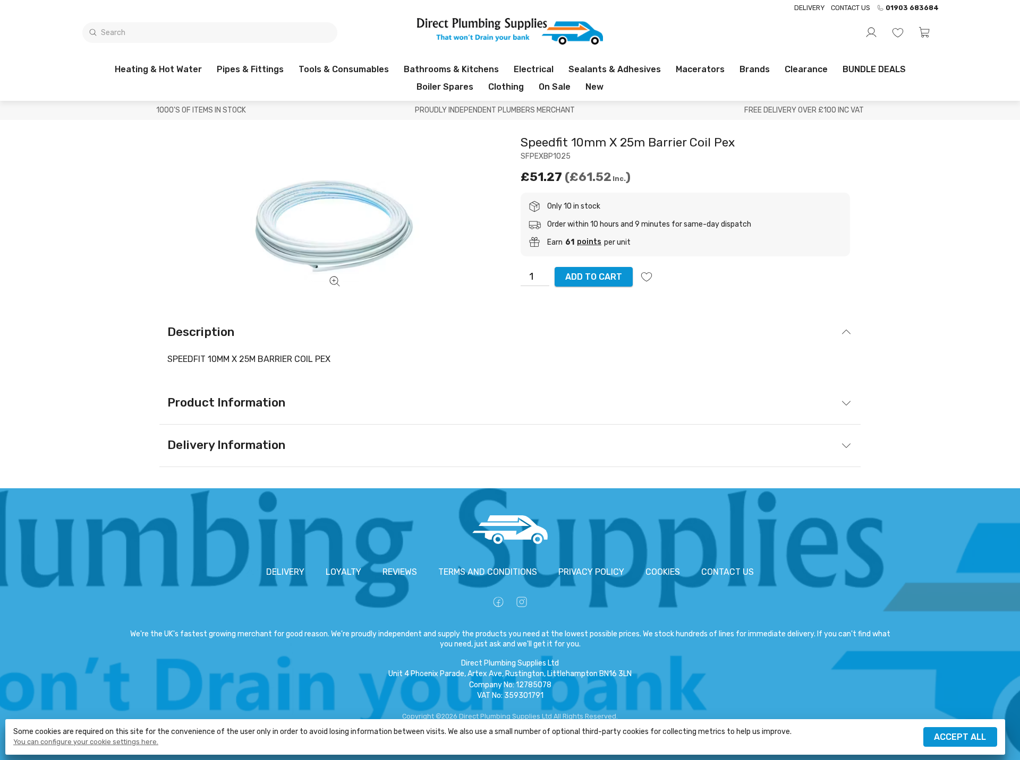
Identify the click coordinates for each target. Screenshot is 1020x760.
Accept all (960, 737)
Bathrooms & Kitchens (451, 69)
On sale (555, 87)
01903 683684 (912, 8)
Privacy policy (591, 572)
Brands (755, 69)
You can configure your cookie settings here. (85, 742)
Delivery (809, 8)
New (594, 87)
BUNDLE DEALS (874, 69)
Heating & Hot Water (158, 69)
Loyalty (343, 572)
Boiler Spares (444, 87)
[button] (924, 32)
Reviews (399, 572)
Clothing (506, 87)
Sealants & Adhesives (614, 69)
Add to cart (593, 277)
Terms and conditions (487, 572)
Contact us (850, 8)
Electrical (534, 69)
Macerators (700, 69)
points (589, 242)
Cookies (662, 572)
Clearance (806, 69)
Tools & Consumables (344, 69)
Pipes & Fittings (250, 69)
